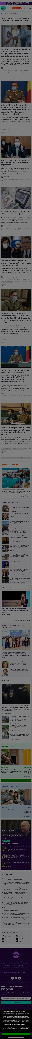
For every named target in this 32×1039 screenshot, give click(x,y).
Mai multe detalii (10, 1015)
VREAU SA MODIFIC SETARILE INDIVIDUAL (16, 1037)
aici (7, 1020)
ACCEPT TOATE (16, 1033)
